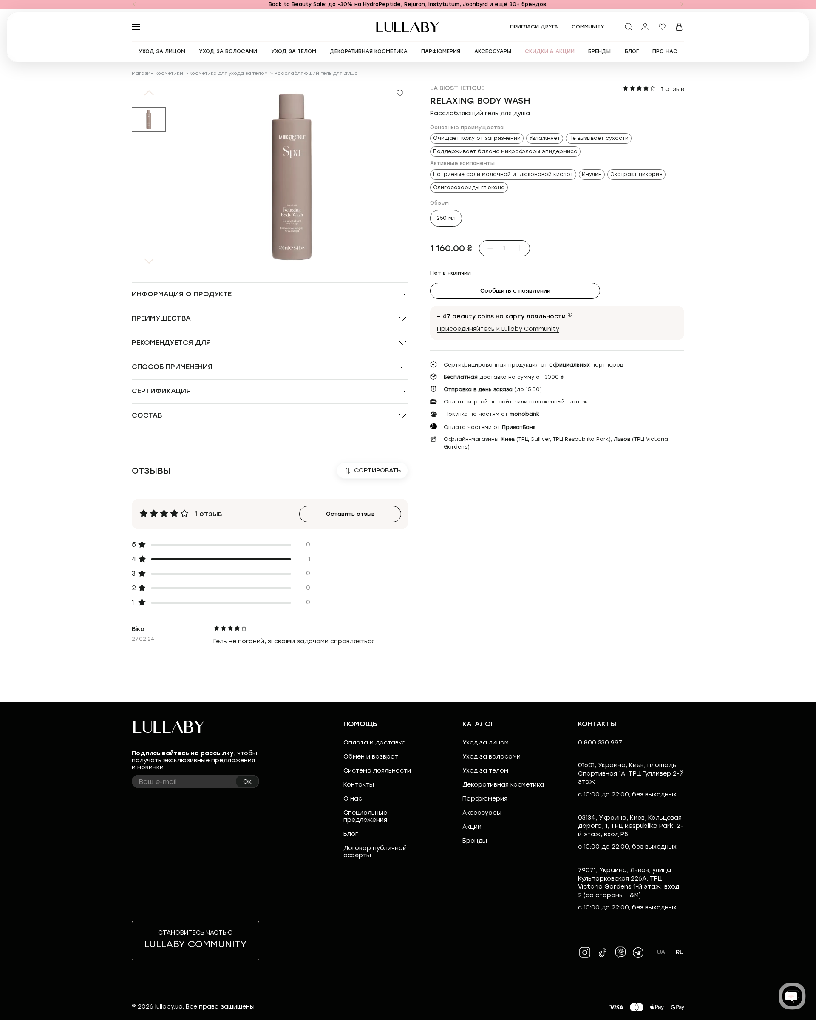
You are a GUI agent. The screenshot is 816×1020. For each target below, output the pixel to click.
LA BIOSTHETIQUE (457, 88)
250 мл (446, 218)
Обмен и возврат (370, 756)
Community (588, 27)
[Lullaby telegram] (638, 952)
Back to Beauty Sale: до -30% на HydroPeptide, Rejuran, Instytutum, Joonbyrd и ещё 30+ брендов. (408, 4)
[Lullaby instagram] (585, 952)
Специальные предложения (365, 816)
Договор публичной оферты (375, 851)
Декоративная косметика (503, 784)
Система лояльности (377, 770)
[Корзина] (679, 27)
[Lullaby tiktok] (602, 952)
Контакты (358, 784)
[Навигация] (134, 4)
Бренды (474, 840)
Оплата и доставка (374, 742)
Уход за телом (485, 770)
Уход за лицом (485, 742)
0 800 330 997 (600, 742)
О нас (352, 798)
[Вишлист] (662, 27)
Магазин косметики (157, 73)
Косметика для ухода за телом (228, 73)
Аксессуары (482, 812)
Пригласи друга (534, 27)
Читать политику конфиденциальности (435, 1006)
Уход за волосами (491, 756)
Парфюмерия (484, 798)
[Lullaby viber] (620, 952)
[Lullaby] (408, 27)
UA (661, 952)
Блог (350, 834)
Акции (472, 826)
